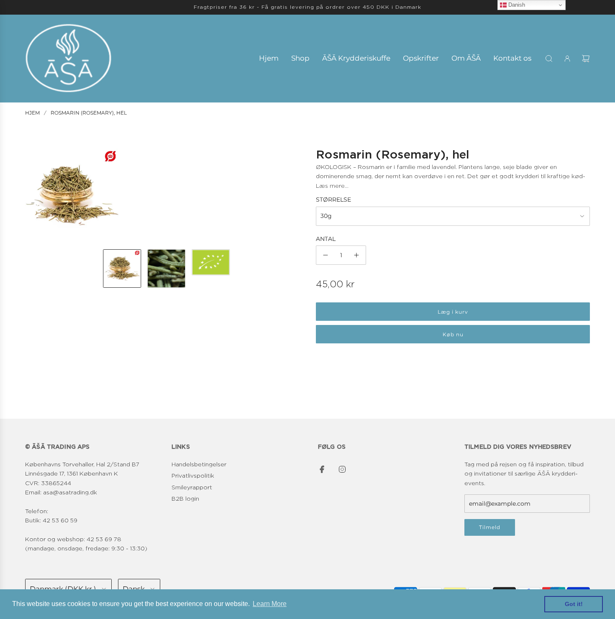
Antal (326, 239)
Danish (516, 5)
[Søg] (549, 58)
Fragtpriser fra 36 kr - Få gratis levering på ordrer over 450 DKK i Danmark (307, 7)
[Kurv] (586, 58)
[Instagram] (342, 469)
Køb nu (453, 334)
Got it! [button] (574, 604)
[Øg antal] (356, 255)
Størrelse (333, 199)
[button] (31, 195)
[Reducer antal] (325, 255)
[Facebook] (322, 469)
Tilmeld (489, 527)
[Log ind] (567, 58)
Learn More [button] (270, 603)
